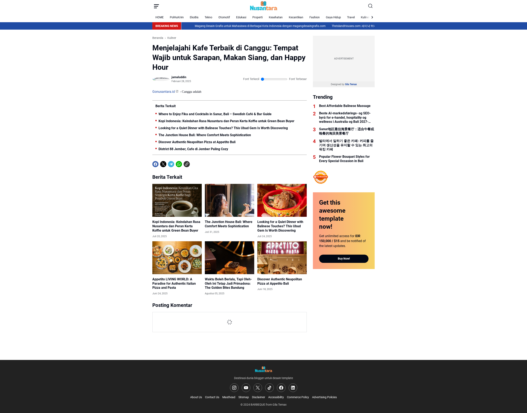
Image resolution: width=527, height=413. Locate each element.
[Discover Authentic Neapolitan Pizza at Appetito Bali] (282, 257)
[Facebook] (155, 164)
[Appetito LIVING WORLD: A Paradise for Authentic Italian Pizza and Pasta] (177, 257)
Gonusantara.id (163, 92)
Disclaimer (258, 397)
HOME (159, 17)
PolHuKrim (177, 17)
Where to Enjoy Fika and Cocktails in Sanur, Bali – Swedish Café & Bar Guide (215, 114)
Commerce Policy (298, 397)
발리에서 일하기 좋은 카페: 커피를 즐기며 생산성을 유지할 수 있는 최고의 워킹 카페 (346, 145)
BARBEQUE (258, 404)
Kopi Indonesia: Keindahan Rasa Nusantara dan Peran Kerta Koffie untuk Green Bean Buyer (226, 121)
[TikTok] (269, 387)
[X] (163, 164)
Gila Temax (351, 84)
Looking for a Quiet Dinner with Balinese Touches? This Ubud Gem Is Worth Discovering (223, 128)
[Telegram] (171, 164)
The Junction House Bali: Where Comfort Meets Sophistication (205, 135)
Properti (257, 17)
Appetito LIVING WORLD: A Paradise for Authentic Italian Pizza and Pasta (174, 283)
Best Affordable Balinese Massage (345, 106)
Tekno (208, 17)
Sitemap (243, 397)
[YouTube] (246, 387)
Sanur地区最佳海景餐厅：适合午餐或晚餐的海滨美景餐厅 (346, 131)
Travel (351, 17)
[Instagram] (234, 387)
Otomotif (224, 17)
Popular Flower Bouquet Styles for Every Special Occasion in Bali (344, 159)
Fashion (314, 17)
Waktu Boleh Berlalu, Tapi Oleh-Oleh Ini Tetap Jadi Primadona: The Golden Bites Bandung (228, 283)
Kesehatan (276, 17)
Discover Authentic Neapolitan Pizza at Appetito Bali (197, 142)
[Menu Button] (156, 6)
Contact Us (212, 397)
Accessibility (276, 397)
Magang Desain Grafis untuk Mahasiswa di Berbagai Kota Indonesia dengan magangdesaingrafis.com (243, 26)
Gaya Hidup (333, 17)
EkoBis (194, 17)
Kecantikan (296, 17)
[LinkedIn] (293, 387)
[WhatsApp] (179, 164)
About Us (196, 397)
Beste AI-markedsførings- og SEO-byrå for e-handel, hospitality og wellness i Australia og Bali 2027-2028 (345, 117)
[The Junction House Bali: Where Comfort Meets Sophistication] (229, 200)
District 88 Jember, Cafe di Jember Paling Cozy (193, 149)
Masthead (228, 397)
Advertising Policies (324, 397)
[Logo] (263, 369)
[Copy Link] (187, 164)
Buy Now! (344, 258)
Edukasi (241, 17)
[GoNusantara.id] (263, 6)
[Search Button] (370, 6)
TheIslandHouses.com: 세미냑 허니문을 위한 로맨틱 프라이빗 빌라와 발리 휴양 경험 (368, 26)
